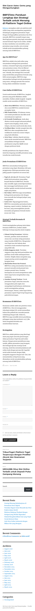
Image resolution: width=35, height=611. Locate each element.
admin (7, 365)
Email (5, 416)
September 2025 (9, 573)
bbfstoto (5, 28)
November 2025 (9, 569)
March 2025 (8, 587)
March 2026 (8, 560)
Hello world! (26, 536)
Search (5, 486)
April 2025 (7, 585)
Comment (6, 384)
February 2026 (9, 562)
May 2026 (7, 555)
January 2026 (8, 564)
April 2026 (7, 558)
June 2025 (7, 580)
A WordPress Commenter (11, 536)
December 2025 (9, 567)
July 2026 (7, 551)
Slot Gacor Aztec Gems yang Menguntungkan (17, 6)
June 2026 (7, 553)
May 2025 (7, 582)
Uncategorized (9, 600)
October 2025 (8, 571)
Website (5, 424)
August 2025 (8, 576)
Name (5, 409)
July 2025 (7, 578)
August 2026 (8, 549)
